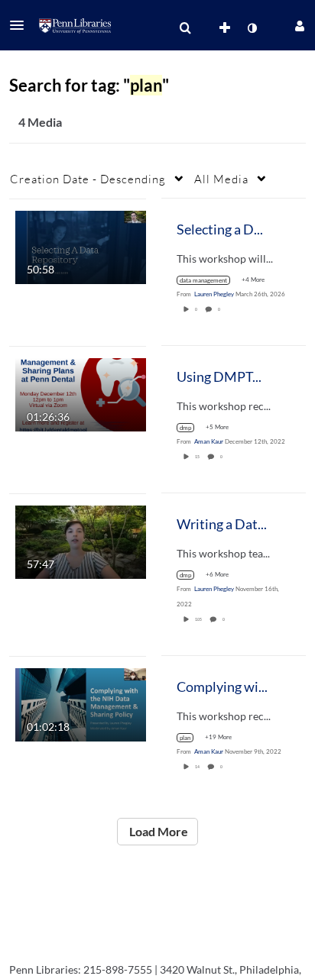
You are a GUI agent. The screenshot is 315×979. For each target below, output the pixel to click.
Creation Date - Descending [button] (88, 179)
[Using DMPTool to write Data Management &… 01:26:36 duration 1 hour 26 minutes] (80, 392)
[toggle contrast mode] (251, 28)
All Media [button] (221, 179)
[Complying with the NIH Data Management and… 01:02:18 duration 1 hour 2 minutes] (80, 702)
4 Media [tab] (40, 122)
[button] (21, 25)
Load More (157, 831)
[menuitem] (185, 28)
